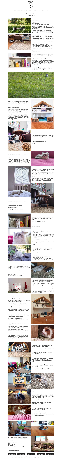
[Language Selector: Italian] (30, 9)
